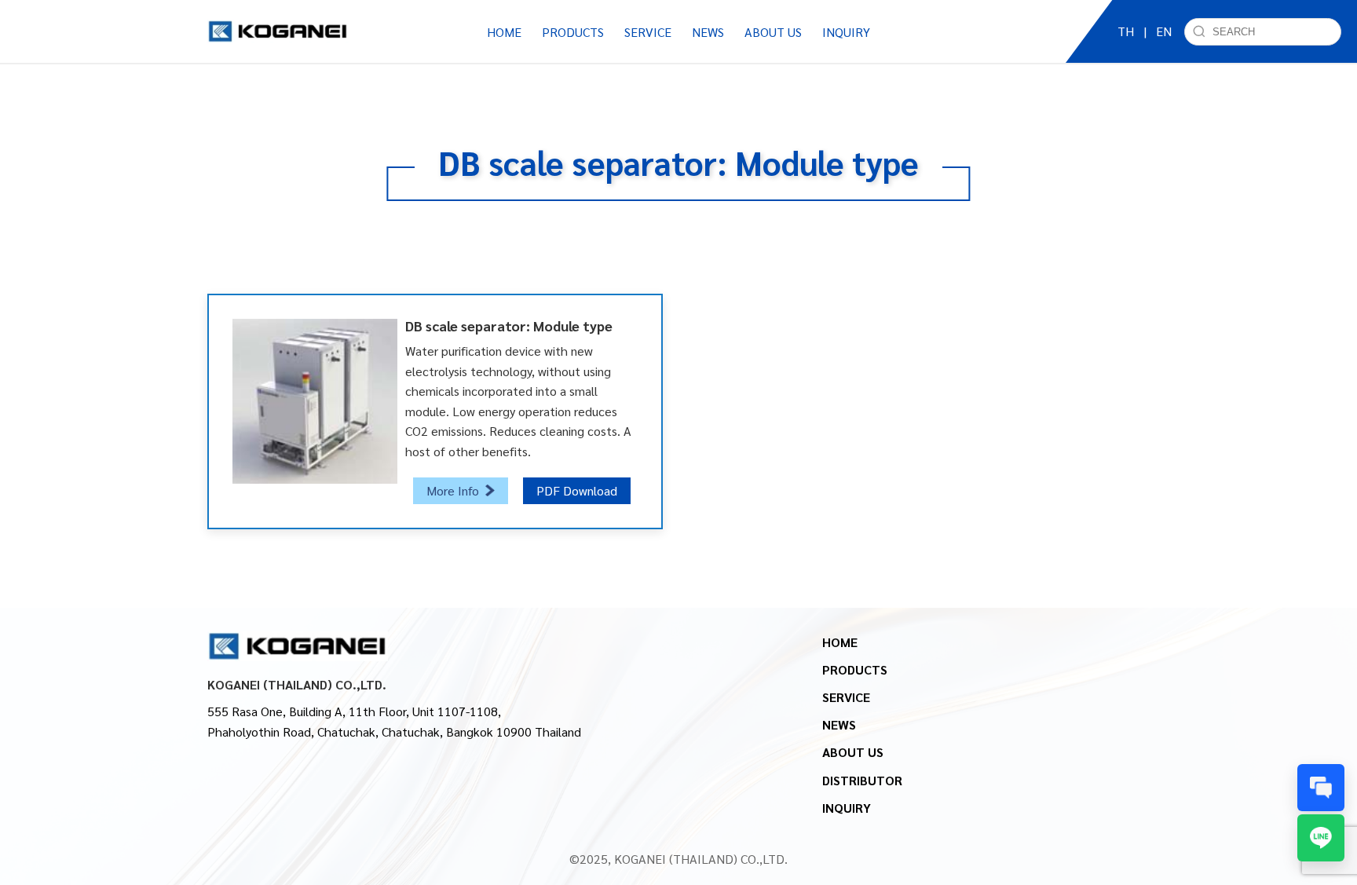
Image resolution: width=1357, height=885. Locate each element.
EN (1164, 31)
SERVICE (846, 697)
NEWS (839, 724)
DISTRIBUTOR (862, 780)
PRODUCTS (854, 669)
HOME (504, 32)
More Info (452, 490)
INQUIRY (846, 32)
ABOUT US (852, 752)
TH (1125, 31)
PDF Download (576, 490)
